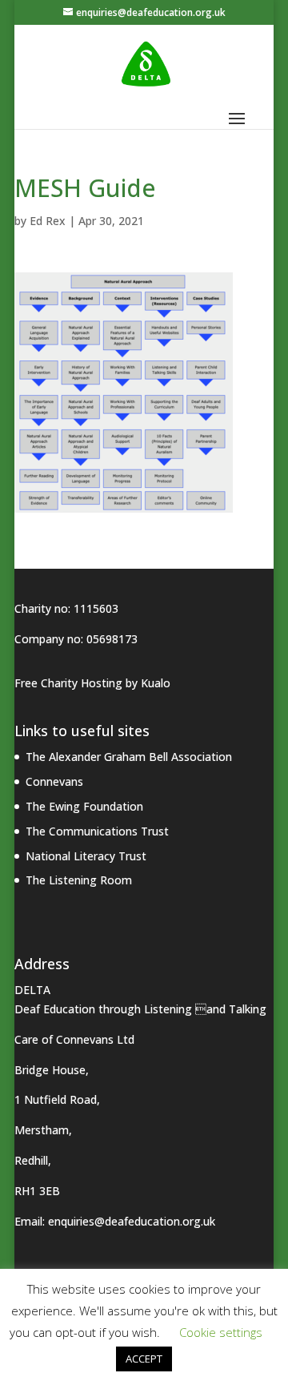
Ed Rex (48, 220)
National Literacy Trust (86, 856)
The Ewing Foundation (84, 806)
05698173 (112, 638)
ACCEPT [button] (144, 1358)
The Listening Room (79, 880)
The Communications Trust (97, 831)
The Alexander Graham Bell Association (129, 756)
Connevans (54, 781)
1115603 (96, 608)
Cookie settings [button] (220, 1332)
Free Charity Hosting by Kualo (92, 682)
